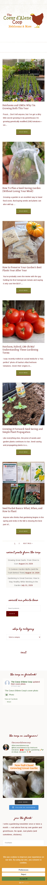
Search (12, 613)
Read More (23, 132)
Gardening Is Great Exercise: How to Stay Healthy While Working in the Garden (23, 581)
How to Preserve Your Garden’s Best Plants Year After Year (22, 269)
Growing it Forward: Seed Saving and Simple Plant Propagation (23, 431)
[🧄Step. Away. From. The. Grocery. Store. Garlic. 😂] (23, 777)
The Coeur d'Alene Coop (23, 20)
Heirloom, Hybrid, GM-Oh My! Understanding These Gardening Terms (20, 349)
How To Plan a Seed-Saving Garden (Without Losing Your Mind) (21, 190)
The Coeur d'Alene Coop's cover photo (21, 691)
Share (9, 702)
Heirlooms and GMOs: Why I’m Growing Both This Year (19, 107)
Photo (11, 695)
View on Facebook (11, 699)
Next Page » (28, 543)
